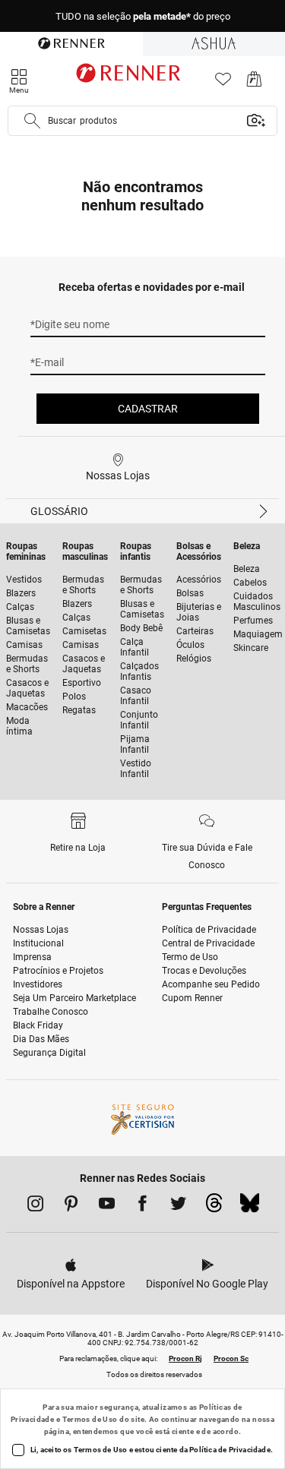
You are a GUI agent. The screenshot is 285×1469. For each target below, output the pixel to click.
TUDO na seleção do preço (142, 16)
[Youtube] (106, 1206)
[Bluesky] (249, 1207)
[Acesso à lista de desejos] (223, 83)
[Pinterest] (71, 1206)
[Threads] (213, 1207)
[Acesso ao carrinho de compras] (254, 83)
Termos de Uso (90, 1419)
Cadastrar (148, 409)
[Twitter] (178, 1206)
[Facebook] (142, 1206)
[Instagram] (35, 1206)
